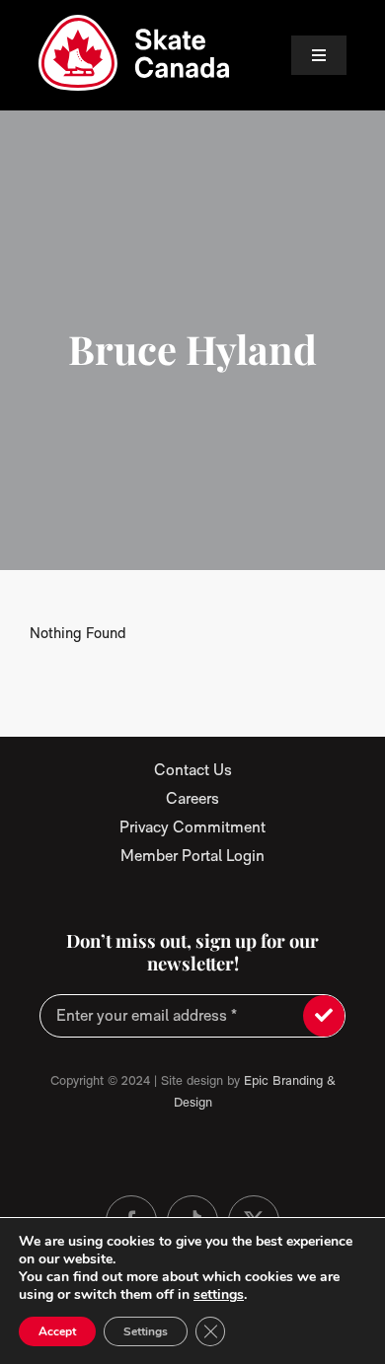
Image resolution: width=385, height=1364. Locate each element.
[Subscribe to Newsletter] (324, 1016)
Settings (145, 1331)
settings (218, 1295)
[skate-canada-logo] (133, 22)
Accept (57, 1331)
